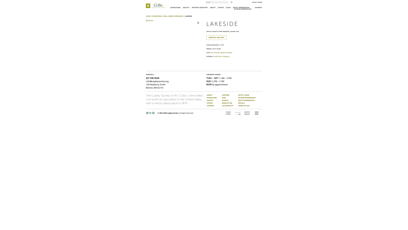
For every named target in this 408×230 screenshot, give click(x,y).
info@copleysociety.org (157, 81)
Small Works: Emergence (222, 56)
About (209, 95)
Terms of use (244, 106)
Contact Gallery (216, 37)
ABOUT (213, 7)
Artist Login (257, 2)
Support (258, 7)
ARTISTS (186, 7)
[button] (198, 23)
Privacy (241, 103)
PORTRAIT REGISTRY (200, 7)
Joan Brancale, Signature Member (221, 52)
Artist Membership (246, 100)
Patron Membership (247, 98)
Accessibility (227, 106)
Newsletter (227, 103)
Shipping (225, 95)
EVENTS (221, 7)
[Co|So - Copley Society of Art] (155, 4)
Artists (210, 100)
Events (210, 103)
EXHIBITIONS (175, 7)
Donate (225, 100)
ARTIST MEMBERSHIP (241, 7)
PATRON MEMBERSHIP (242, 9)
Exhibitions (212, 98)
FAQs (224, 98)
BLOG (228, 7)
